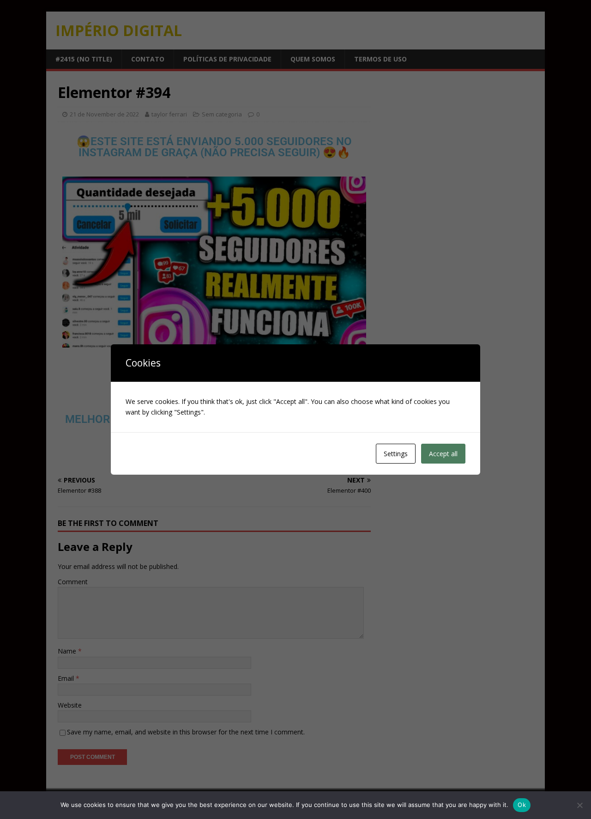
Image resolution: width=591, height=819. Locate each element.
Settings (396, 453)
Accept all (443, 453)
